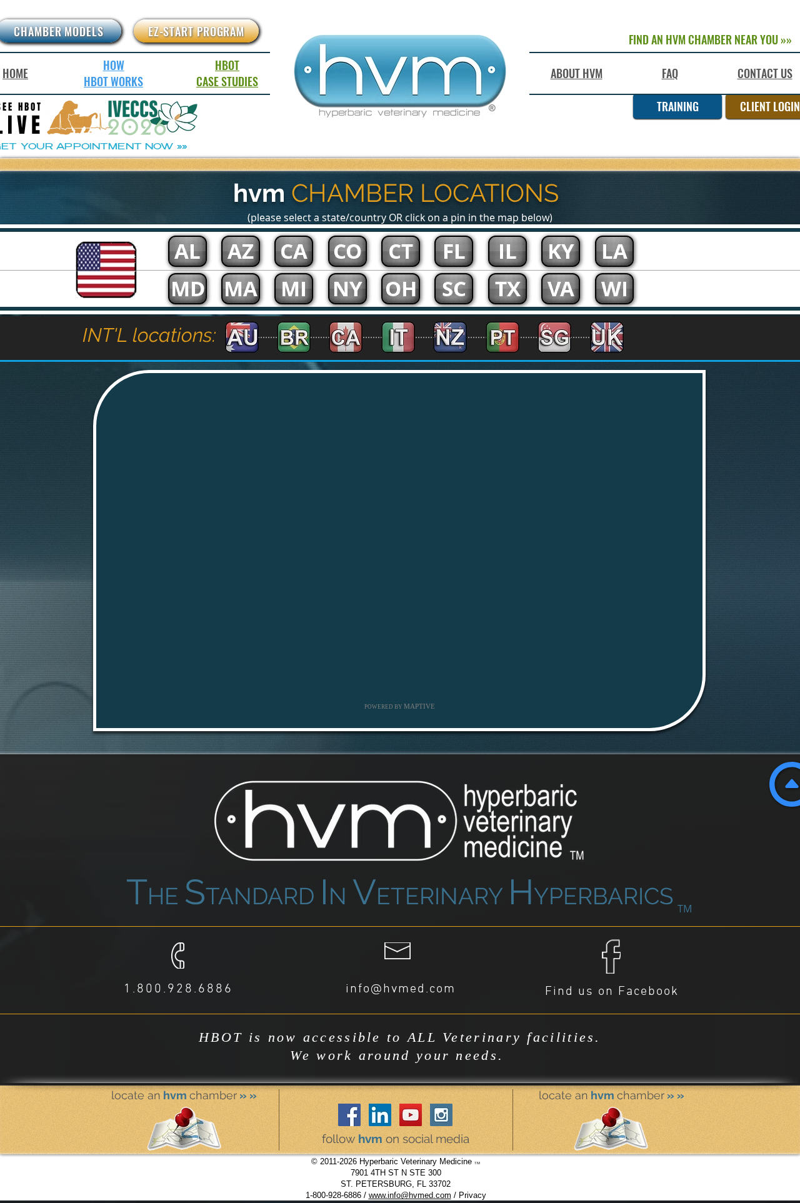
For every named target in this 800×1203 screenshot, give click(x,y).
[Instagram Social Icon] (441, 1115)
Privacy (472, 1195)
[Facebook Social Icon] (349, 1115)
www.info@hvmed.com (410, 1195)
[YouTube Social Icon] (410, 1115)
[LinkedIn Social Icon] (380, 1115)
